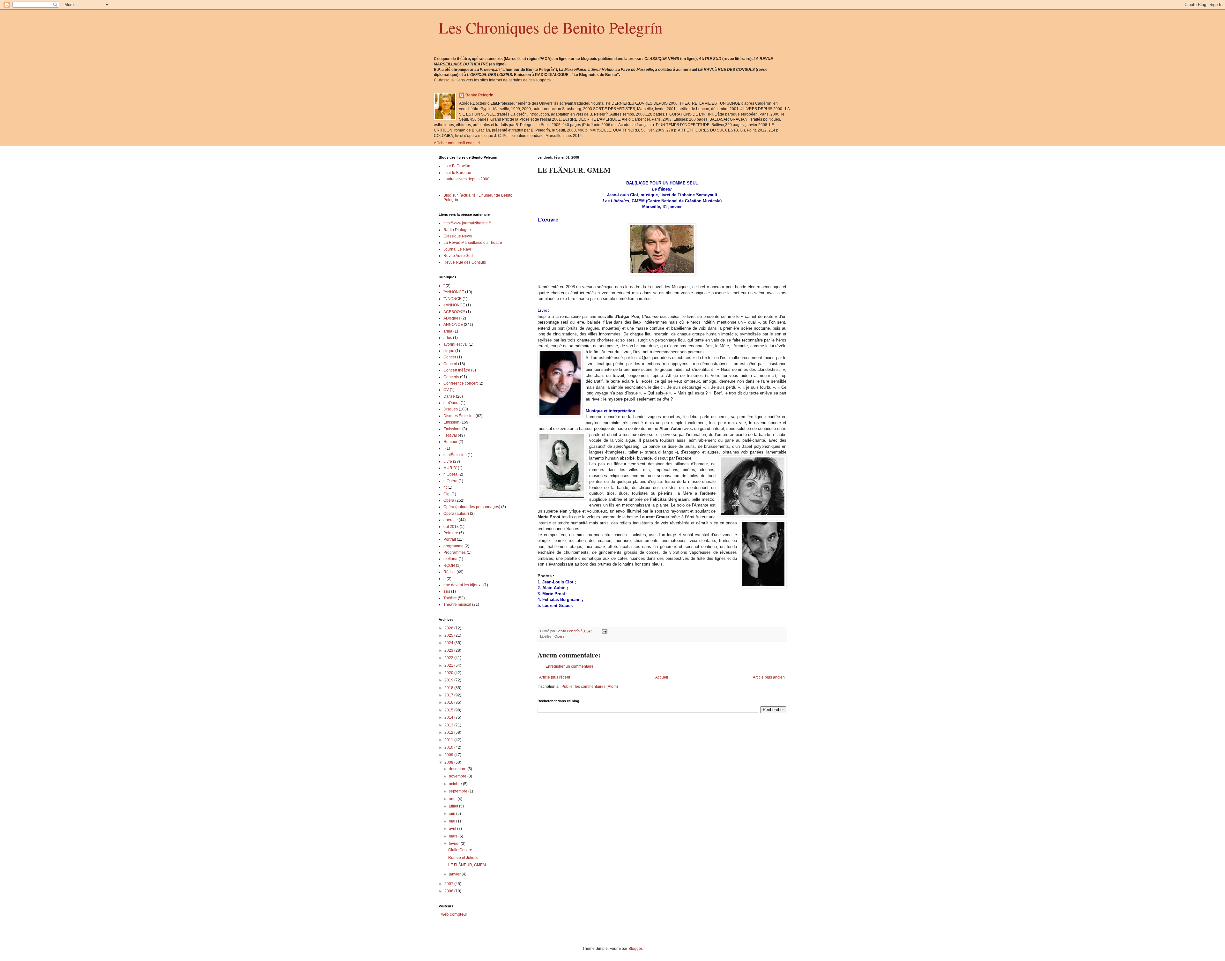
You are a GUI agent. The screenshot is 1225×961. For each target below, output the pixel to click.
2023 (449, 650)
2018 (449, 688)
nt (445, 487)
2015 (449, 710)
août (453, 799)
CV (446, 389)
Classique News (457, 236)
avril (453, 828)
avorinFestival (455, 344)
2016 (449, 702)
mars (453, 836)
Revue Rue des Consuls (464, 262)
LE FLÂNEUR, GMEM (467, 865)
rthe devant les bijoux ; (462, 585)
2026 (449, 628)
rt (444, 578)
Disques (450, 409)
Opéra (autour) (456, 513)
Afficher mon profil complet (457, 143)
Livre (447, 461)
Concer (449, 357)
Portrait (449, 539)
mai (452, 821)
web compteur (454, 914)
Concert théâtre (456, 370)
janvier (455, 874)
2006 (449, 891)
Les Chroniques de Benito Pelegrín (551, 27)
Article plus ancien (769, 677)
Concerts (451, 377)
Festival (450, 435)
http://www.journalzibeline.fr (467, 223)
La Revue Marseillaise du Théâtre (472, 242)
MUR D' (450, 468)
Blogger (635, 948)
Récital (449, 572)
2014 (449, 717)
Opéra (559, 636)
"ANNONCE (453, 292)
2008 (449, 762)
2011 (449, 740)
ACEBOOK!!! (454, 312)
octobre (456, 784)
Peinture (450, 533)
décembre (458, 769)
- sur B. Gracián (456, 166)
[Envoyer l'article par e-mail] (604, 631)
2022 (449, 658)
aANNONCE (454, 305)
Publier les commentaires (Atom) (589, 686)
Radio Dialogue (457, 230)
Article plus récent (554, 677)
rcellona (450, 559)
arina (447, 331)
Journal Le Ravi (457, 249)
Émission (451, 422)
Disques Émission (459, 416)
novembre (458, 776)
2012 (449, 732)
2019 (449, 680)
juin (452, 813)
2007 (449, 884)
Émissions (452, 429)
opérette (450, 520)
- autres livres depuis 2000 (466, 179)
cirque (448, 351)
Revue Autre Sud (458, 255)
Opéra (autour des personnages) (471, 507)
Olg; (446, 494)
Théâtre (450, 598)
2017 (449, 695)
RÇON (449, 565)
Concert (450, 364)
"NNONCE (452, 299)
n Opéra (450, 474)
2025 (449, 635)
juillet (454, 806)
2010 (449, 747)
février (455, 843)
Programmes (454, 552)
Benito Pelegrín (479, 95)
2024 (449, 643)
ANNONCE (453, 324)
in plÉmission (455, 455)
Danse (449, 396)
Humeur (450, 441)
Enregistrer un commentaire (570, 666)
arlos (447, 337)
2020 (449, 673)
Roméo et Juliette (463, 857)
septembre (458, 791)
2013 (449, 725)
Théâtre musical (457, 604)
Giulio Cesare (460, 850)
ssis (446, 591)
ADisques (451, 318)
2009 (449, 755)
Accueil (661, 677)
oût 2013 (451, 526)
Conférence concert (460, 383)
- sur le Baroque (457, 172)
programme (453, 546)
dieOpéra (451, 403)
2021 (449, 665)
